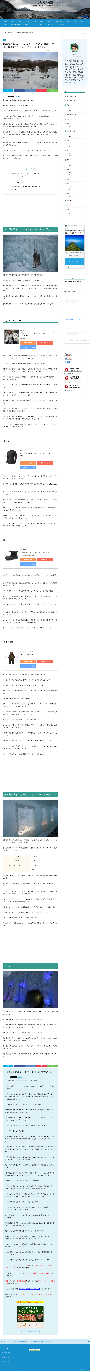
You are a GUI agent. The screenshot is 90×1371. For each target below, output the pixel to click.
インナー (19, 178)
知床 (5, 24)
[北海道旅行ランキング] (74, 378)
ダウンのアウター (22, 176)
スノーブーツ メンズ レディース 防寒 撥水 (34, 552)
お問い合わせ (8, 1352)
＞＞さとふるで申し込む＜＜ (30, 1331)
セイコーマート (60, 24)
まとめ (14, 189)
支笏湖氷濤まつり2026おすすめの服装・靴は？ (27, 173)
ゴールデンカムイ (38, 24)
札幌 (5, 21)
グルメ (71, 108)
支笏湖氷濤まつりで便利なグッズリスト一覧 (26, 187)
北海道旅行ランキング (70, 382)
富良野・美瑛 (58, 21)
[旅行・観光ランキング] (74, 369)
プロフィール (8, 1357)
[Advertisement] (30, 210)
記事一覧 (6, 1361)
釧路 (75, 21)
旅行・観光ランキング (70, 373)
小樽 (12, 21)
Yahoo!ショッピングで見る (28, 347)
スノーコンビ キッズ (27, 654)
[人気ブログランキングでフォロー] (34, 1350)
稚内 (82, 21)
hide (33, 169)
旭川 (48, 21)
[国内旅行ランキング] (74, 386)
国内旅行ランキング (69, 390)
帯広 (68, 21)
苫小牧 (27, 21)
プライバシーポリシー (9, 1368)
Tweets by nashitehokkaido (72, 281)
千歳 (19, 21)
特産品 (27, 24)
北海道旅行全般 (15, 24)
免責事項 (19, 1368)
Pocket (17, 96)
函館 (41, 21)
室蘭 (34, 21)
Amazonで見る (28, 342)
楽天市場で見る (45, 342)
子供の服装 (20, 182)
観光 (70, 110)
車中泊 (50, 24)
